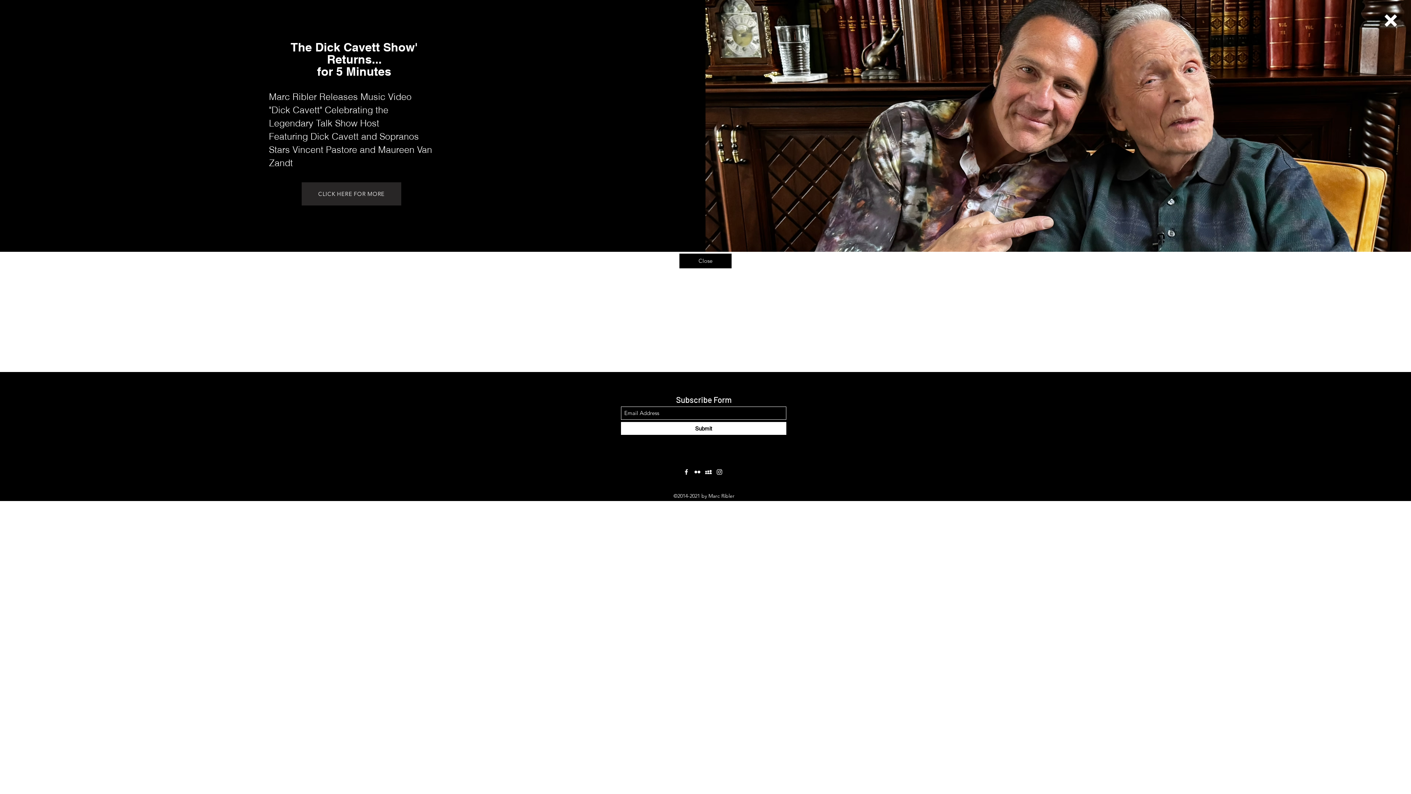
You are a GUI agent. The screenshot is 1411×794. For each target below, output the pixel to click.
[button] (1391, 20)
